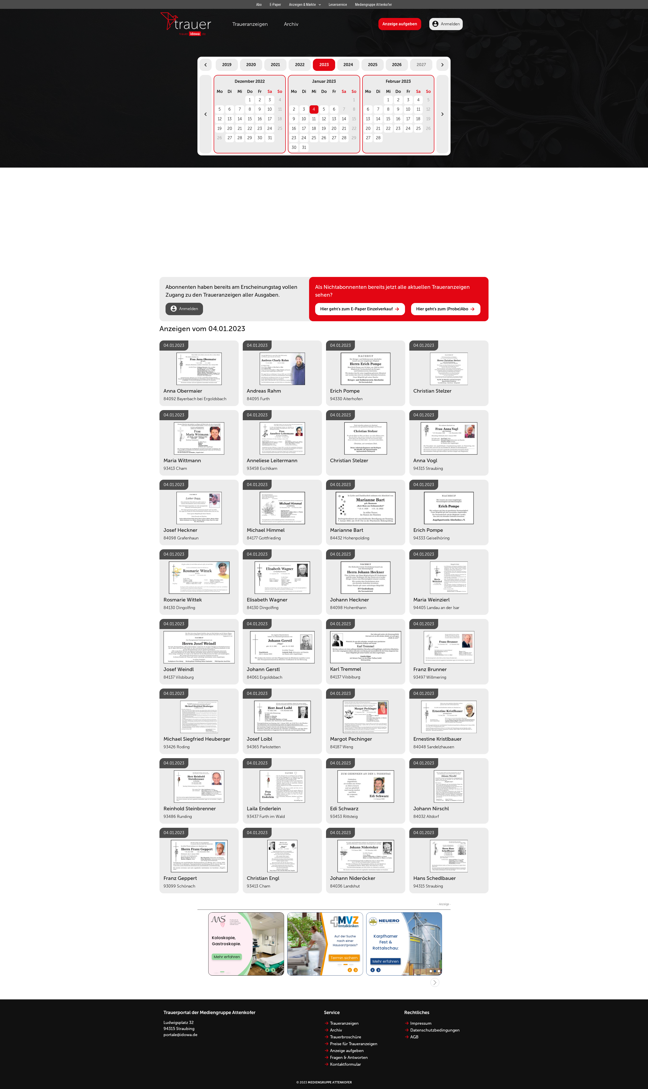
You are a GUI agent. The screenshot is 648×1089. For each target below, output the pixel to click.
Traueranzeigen (250, 24)
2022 (300, 65)
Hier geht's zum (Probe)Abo (442, 309)
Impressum (421, 1023)
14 (240, 119)
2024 (348, 65)
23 (259, 128)
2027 (421, 65)
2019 (227, 65)
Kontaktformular (345, 1064)
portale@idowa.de (180, 1035)
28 (239, 138)
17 (270, 119)
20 (229, 128)
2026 (397, 65)
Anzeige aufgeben (399, 24)
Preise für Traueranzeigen (353, 1044)
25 (314, 138)
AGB (414, 1037)
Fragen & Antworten (349, 1057)
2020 (251, 65)
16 (260, 119)
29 (249, 138)
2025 (372, 65)
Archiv (291, 24)
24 (269, 128)
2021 (275, 65)
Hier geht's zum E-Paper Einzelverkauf (356, 309)
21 (240, 128)
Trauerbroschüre (345, 1037)
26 (323, 138)
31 (270, 138)
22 (250, 128)
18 (314, 128)
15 (250, 119)
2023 (324, 65)
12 (220, 119)
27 (230, 138)
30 (259, 138)
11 (314, 119)
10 (270, 109)
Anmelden (450, 24)
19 (219, 128)
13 (230, 119)
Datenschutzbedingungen (435, 1030)
